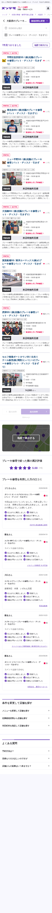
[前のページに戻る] (4, 20)
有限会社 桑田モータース (37, 686)
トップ (4, 14)
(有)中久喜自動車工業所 (38, 525)
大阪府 (40, 14)
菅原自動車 (43, 605)
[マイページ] (48, 8)
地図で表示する (41, 45)
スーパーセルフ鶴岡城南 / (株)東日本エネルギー (29, 646)
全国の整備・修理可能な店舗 (22, 14)
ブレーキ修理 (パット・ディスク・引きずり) (27, 35)
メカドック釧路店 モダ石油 (37, 565)
